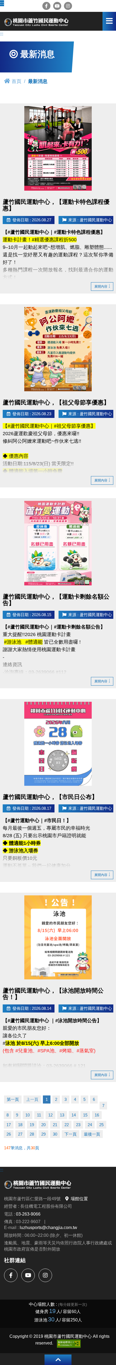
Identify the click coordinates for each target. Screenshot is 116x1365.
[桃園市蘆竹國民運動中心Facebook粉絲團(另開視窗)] (46, 6)
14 (73, 1115)
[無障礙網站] (69, 1343)
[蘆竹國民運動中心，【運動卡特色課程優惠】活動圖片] (58, 148)
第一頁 (13, 1099)
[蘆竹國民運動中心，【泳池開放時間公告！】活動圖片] (58, 937)
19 (32, 1124)
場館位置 (79, 1198)
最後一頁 (92, 1134)
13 (62, 1115)
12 (50, 1115)
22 (66, 1124)
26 (8, 1134)
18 (20, 1124)
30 (55, 1134)
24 (90, 1124)
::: (2, 3)
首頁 (16, 81)
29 (43, 1134)
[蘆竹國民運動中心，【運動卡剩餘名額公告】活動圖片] (58, 543)
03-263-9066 (28, 1214)
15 (85, 1115)
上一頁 (32, 1099)
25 (101, 1124)
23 (78, 1124)
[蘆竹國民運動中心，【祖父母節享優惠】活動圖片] (58, 349)
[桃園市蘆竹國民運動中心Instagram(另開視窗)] (68, 6)
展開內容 (100, 286)
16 (97, 1115)
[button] (58, 1359)
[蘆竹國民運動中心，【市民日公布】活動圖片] (58, 744)
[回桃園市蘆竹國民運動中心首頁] (36, 21)
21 (55, 1124)
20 (43, 1124)
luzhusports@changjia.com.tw (48, 1227)
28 (32, 1134)
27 (20, 1134)
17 (8, 1124)
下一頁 (70, 1134)
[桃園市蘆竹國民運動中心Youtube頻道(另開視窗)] (57, 6)
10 (27, 1115)
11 (39, 1115)
